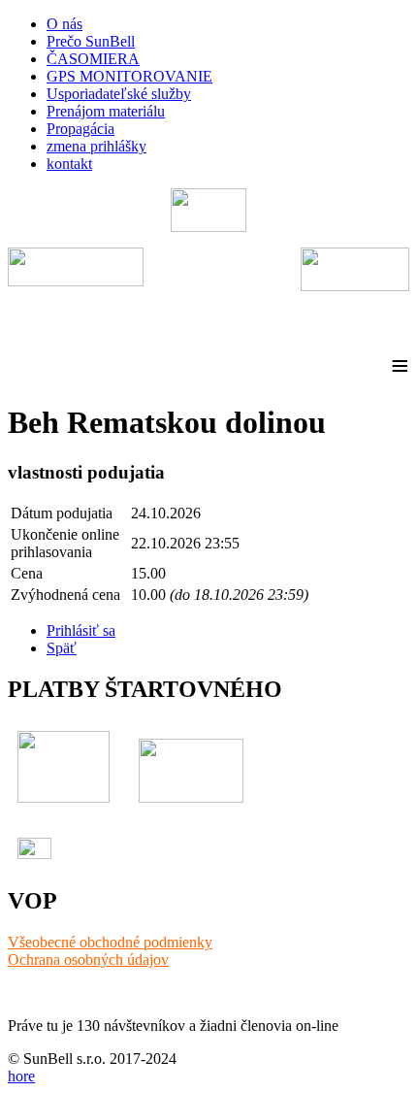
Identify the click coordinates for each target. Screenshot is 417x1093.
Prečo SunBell (91, 41)
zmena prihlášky (96, 146)
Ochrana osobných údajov (88, 959)
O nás (64, 24)
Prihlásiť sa (81, 630)
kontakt (69, 163)
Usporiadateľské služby (119, 93)
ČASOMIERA (93, 58)
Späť (62, 648)
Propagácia (80, 128)
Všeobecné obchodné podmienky (110, 942)
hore (21, 1076)
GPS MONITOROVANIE (129, 76)
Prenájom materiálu (106, 111)
